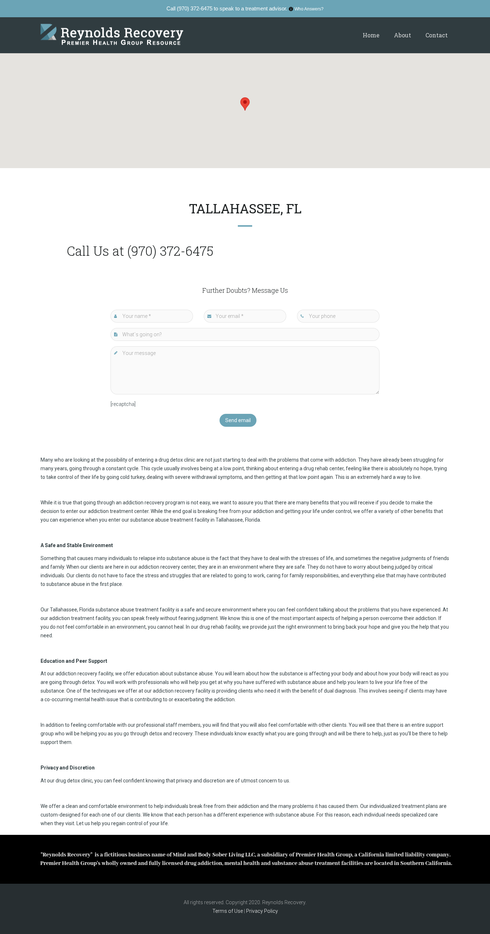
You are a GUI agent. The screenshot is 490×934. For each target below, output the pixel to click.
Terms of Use (228, 911)
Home (371, 35)
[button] (245, 104)
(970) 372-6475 (194, 8)
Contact (436, 35)
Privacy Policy (262, 911)
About (402, 35)
